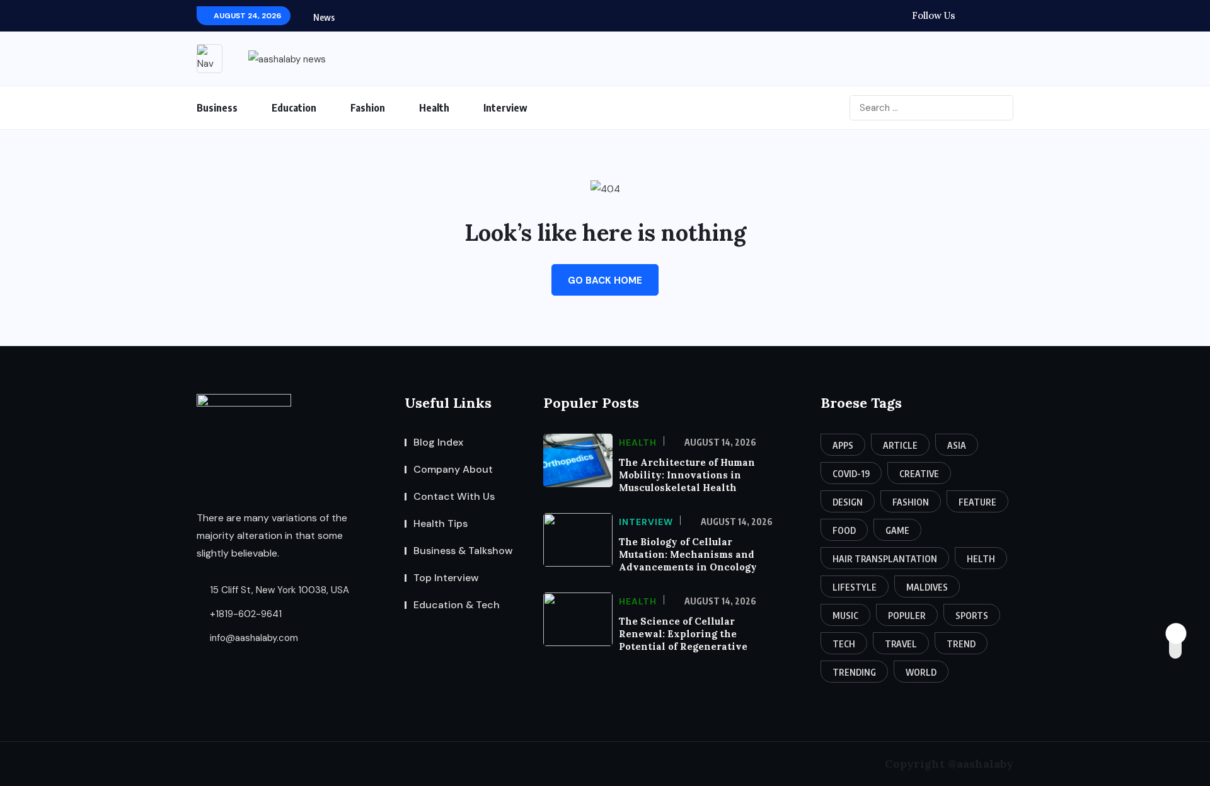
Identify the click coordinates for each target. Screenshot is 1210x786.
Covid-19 (851, 473)
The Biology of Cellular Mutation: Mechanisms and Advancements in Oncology (688, 554)
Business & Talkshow (463, 550)
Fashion (367, 107)
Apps (843, 445)
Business (217, 107)
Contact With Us (454, 496)
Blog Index (438, 442)
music (845, 615)
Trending (854, 672)
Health (434, 107)
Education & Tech (456, 604)
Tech (844, 644)
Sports (971, 615)
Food (844, 530)
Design (848, 502)
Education (294, 107)
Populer (907, 615)
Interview (505, 107)
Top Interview (446, 577)
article (900, 445)
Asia (956, 445)
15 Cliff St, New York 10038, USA (278, 590)
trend (961, 644)
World (921, 672)
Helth (981, 558)
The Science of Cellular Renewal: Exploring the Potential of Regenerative (683, 633)
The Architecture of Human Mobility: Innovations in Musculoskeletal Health (687, 475)
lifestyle (855, 587)
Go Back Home (605, 280)
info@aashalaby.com (252, 638)
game (897, 530)
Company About (453, 469)
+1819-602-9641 (244, 614)
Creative (919, 473)
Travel (901, 644)
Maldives (927, 587)
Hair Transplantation (885, 558)
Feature (977, 502)
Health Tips (440, 523)
